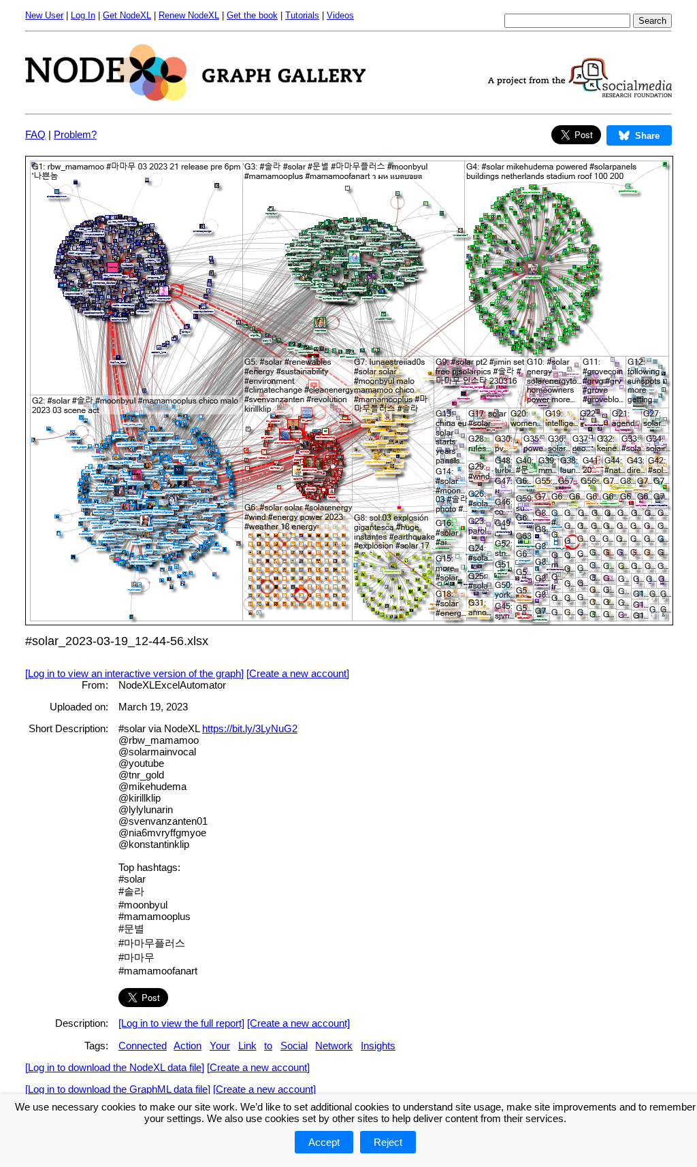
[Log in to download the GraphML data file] (117, 1089)
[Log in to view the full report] (181, 1023)
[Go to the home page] (195, 97)
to (268, 1045)
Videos (340, 15)
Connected (142, 1045)
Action (187, 1045)
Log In (83, 15)
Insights (378, 1045)
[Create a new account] (297, 673)
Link (247, 1045)
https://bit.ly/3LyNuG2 (249, 728)
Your (220, 1045)
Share (647, 136)
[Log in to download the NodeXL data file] (114, 1067)
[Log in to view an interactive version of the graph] (134, 673)
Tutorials (302, 15)
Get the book (252, 15)
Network (334, 1045)
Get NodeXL (127, 15)
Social (294, 1045)
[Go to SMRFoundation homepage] (580, 93)
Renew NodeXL (189, 15)
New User (44, 15)
